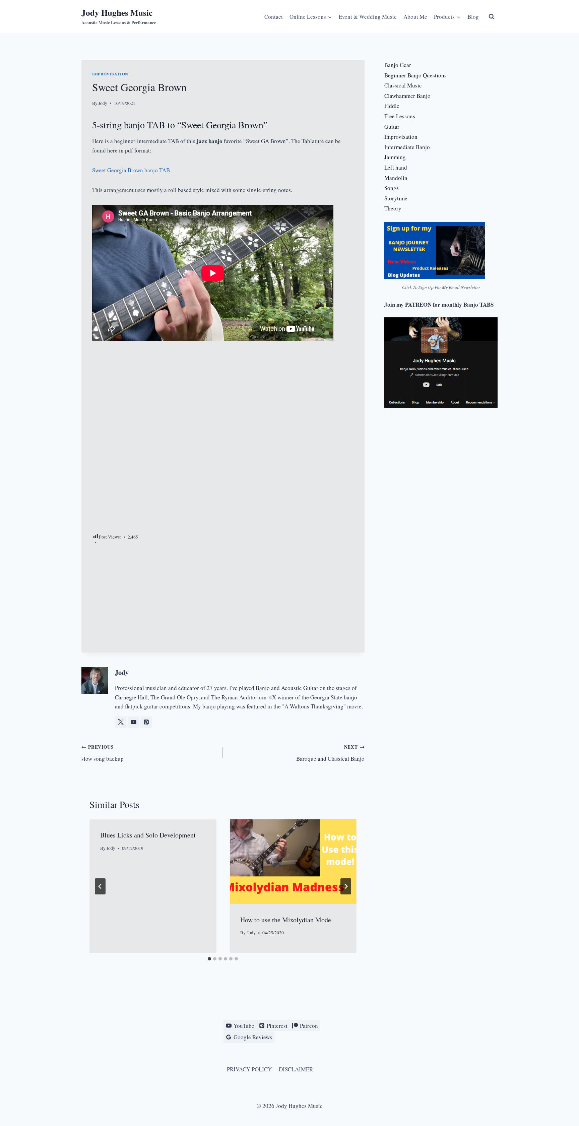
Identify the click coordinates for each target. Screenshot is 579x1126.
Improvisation (110, 74)
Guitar (391, 126)
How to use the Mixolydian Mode (285, 919)
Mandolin (395, 178)
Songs (391, 188)
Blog (473, 16)
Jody (103, 103)
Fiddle (391, 106)
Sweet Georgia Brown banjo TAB (131, 170)
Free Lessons (399, 116)
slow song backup (102, 753)
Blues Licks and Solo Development (148, 834)
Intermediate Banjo (407, 147)
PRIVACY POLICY (249, 1069)
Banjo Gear (397, 65)
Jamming (395, 157)
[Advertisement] (223, 441)
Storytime (395, 198)
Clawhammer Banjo (407, 96)
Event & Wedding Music (368, 16)
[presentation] (293, 861)
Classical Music (403, 85)
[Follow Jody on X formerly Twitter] (120, 722)
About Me (415, 16)
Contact (273, 16)
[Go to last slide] (100, 886)
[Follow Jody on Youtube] (133, 722)
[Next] (345, 886)
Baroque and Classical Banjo (330, 753)
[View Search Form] (492, 17)
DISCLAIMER (296, 1069)
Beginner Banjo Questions (415, 75)
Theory (392, 208)
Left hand (395, 167)
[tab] (209, 958)
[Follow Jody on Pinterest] (146, 722)
